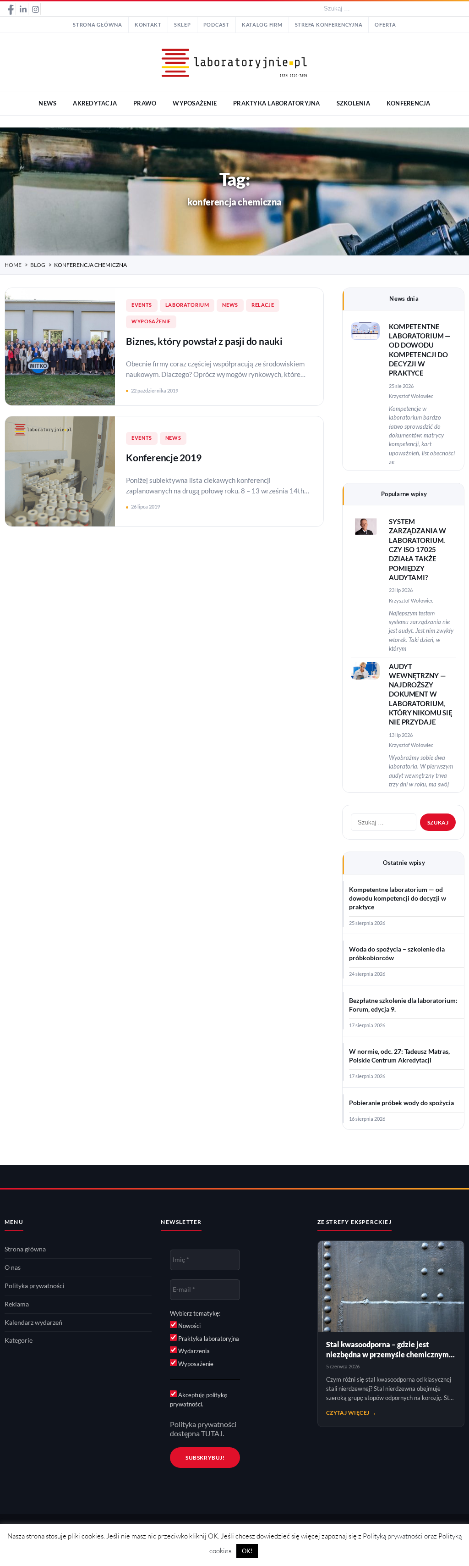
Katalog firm (262, 25)
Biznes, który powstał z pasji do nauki (204, 341)
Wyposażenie (151, 321)
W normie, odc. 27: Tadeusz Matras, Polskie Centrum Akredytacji (399, 1056)
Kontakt (148, 25)
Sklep (182, 25)
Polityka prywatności (35, 1285)
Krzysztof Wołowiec (411, 396)
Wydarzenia (193, 1351)
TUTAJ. (212, 1433)
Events (141, 305)
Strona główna (97, 25)
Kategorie (19, 1340)
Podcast (216, 25)
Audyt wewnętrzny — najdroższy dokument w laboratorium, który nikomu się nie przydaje (421, 694)
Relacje (262, 305)
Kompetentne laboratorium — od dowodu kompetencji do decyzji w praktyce (397, 898)
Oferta (385, 25)
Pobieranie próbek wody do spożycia (401, 1103)
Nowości (189, 1325)
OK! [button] (247, 1551)
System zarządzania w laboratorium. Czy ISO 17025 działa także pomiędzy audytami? (417, 549)
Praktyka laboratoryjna (208, 1338)
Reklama (17, 1304)
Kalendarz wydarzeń (33, 1322)
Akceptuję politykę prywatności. (198, 1399)
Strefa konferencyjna (329, 25)
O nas (13, 1267)
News (230, 305)
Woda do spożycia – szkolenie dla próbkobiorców (397, 954)
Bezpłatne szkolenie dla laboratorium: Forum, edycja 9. (403, 1005)
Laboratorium (187, 305)
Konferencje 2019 (164, 457)
